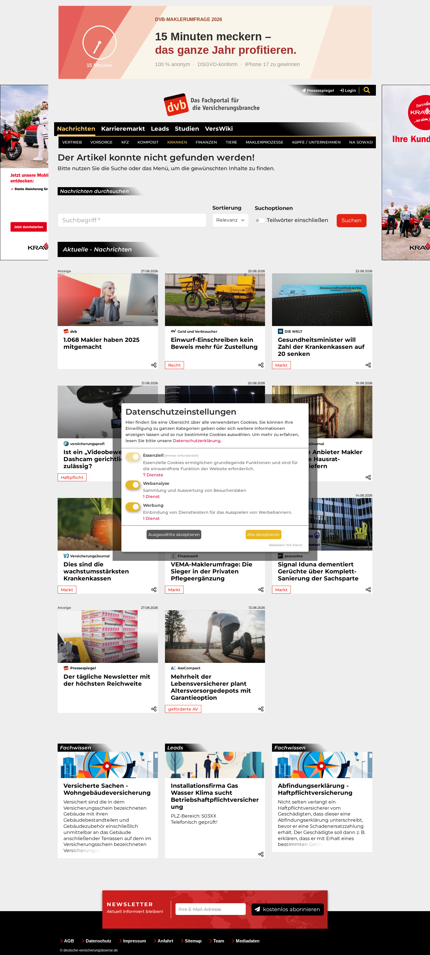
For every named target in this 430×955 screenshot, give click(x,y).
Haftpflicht (72, 477)
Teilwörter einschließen (297, 220)
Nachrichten (76, 128)
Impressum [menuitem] (134, 940)
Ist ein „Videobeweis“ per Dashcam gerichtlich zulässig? (102, 459)
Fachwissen (75, 748)
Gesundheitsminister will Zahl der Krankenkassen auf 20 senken (321, 346)
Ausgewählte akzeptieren (174, 534)
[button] (153, 364)
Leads (160, 128)
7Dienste (153, 474)
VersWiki (219, 128)
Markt (281, 365)
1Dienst (151, 496)
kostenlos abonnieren (291, 909)
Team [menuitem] (218, 940)
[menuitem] (315, 90)
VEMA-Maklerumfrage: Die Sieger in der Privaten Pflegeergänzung (211, 571)
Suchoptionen (274, 208)
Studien (187, 128)
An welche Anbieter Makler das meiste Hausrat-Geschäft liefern (320, 459)
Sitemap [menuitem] (193, 940)
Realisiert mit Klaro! (285, 545)
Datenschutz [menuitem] (98, 940)
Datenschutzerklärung (197, 440)
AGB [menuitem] (69, 940)
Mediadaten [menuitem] (247, 940)
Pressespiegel (320, 90)
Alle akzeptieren (263, 534)
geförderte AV (183, 709)
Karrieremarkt (123, 128)
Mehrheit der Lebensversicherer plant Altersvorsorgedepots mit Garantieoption (211, 687)
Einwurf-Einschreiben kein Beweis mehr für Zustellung (214, 343)
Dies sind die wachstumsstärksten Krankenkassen (96, 571)
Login (350, 90)
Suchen (352, 220)
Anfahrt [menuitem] (165, 940)
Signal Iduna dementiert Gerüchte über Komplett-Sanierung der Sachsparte (318, 571)
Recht (174, 365)
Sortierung (227, 208)
